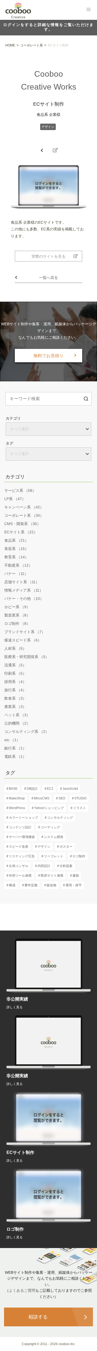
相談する (38, 1317)
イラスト (79, 808)
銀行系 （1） (15, 748)
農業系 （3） (15, 706)
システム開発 (53, 837)
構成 (12, 885)
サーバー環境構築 (22, 837)
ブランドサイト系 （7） (24, 632)
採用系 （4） (15, 682)
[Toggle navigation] (88, 9)
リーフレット (53, 856)
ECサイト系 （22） (20, 532)
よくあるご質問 (22, 1290)
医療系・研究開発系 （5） (26, 657)
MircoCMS (41, 798)
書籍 (75, 875)
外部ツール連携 (20, 875)
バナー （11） (16, 573)
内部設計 (43, 866)
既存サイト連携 (52, 875)
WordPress (17, 808)
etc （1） (12, 740)
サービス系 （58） (20, 490)
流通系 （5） (15, 665)
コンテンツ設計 (20, 827)
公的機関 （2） (17, 723)
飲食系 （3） (15, 698)
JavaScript (70, 789)
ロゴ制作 (78, 856)
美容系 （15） (16, 549)
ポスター (66, 846)
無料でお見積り (48, 355)
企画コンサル (18, 866)
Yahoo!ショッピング (49, 808)
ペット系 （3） (17, 715)
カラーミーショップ (23, 818)
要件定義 (31, 885)
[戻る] (41, 150)
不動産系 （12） (18, 565)
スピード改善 (18, 846)
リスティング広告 (22, 856)
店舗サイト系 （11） (21, 582)
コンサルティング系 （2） (26, 731)
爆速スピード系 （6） (22, 640)
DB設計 (32, 789)
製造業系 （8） (17, 615)
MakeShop (17, 798)
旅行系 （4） (15, 690)
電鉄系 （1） (15, 756)
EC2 (50, 789)
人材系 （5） (15, 648)
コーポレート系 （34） (24, 515)
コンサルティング (60, 818)
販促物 (51, 885)
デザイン (47, 127)
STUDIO (80, 798)
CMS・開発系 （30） (22, 524)
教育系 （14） (16, 557)
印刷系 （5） (15, 673)
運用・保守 (73, 885)
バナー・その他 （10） (24, 598)
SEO (61, 798)
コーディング (50, 827)
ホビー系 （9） (17, 607)
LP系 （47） (15, 499)
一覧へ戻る (48, 277)
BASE (13, 789)
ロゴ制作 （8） (17, 623)
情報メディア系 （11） (23, 590)
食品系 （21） (16, 540)
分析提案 (66, 866)
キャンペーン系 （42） (24, 507)
